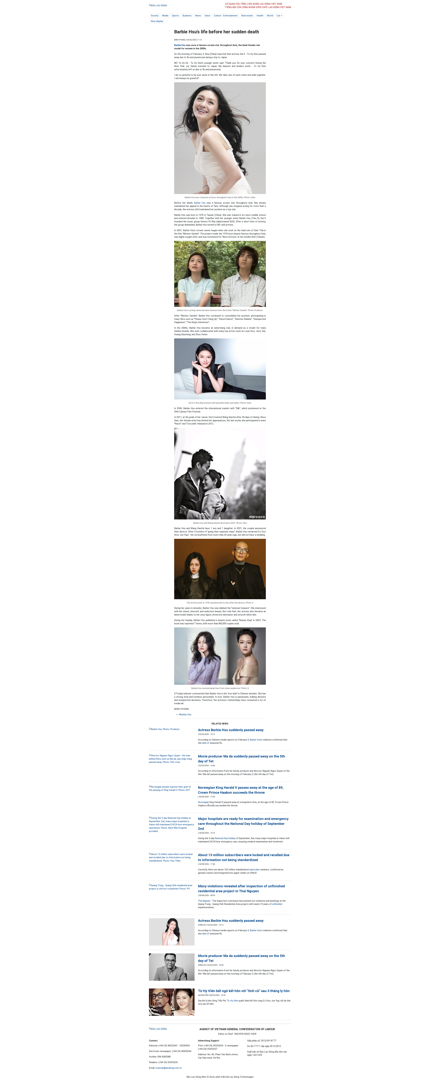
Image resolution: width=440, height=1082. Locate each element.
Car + (279, 15)
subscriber (254, 869)
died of (205, 743)
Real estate (247, 15)
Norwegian (203, 802)
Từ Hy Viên (232, 1000)
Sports (175, 15)
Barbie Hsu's (256, 739)
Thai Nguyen (204, 900)
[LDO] (172, 729)
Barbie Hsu (180, 45)
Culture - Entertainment (226, 15)
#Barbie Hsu (185, 714)
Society (154, 15)
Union (207, 15)
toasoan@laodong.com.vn (168, 1068)
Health (260, 15)
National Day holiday (225, 838)
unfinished (277, 904)
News (198, 15)
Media (165, 15)
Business (187, 15)
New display (157, 21)
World (270, 15)
